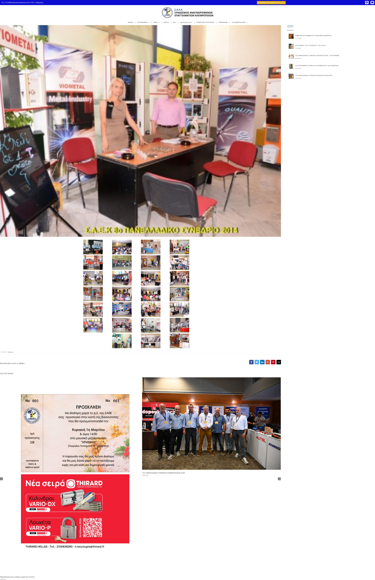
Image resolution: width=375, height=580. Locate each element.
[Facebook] (251, 362)
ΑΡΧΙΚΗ (130, 22)
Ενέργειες (10, 352)
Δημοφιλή (290, 27)
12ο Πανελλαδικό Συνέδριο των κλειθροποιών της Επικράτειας (317, 65)
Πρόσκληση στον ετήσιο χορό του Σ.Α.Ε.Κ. (17, 577)
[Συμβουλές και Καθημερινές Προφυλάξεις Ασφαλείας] (291, 35)
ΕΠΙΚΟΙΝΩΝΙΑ (223, 22)
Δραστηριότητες (186, 22)
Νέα (174, 22)
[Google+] (268, 362)
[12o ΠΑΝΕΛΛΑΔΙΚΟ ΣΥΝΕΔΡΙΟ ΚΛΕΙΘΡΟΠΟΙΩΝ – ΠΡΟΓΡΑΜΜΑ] (291, 55)
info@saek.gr (39, 2)
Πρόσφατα (290, 30)
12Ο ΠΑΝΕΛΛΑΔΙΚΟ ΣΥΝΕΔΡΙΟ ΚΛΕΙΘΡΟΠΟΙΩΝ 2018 (313, 75)
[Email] (278, 362)
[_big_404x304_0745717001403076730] (140, 131)
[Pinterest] (273, 362)
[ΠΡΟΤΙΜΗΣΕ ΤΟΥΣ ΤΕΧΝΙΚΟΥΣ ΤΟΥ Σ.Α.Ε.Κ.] (291, 45)
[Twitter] (257, 362)
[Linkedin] (262, 362)
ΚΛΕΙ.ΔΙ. (166, 22)
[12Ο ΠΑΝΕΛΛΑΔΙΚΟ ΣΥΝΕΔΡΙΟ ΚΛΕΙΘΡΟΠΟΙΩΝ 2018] (291, 75)
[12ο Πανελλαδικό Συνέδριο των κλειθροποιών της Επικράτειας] (291, 65)
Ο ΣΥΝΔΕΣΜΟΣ (142, 22)
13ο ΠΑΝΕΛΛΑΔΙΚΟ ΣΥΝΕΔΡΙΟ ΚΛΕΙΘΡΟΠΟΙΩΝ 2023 (163, 473)
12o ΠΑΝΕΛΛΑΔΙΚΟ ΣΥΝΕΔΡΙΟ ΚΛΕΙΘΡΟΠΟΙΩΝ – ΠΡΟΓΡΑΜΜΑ (317, 55)
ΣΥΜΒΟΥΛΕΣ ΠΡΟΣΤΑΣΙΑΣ (205, 22)
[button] (367, 2)
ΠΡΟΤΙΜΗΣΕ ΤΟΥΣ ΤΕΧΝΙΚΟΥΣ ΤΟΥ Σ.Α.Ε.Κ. (310, 45)
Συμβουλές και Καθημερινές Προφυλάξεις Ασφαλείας (313, 35)
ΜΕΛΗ (156, 22)
